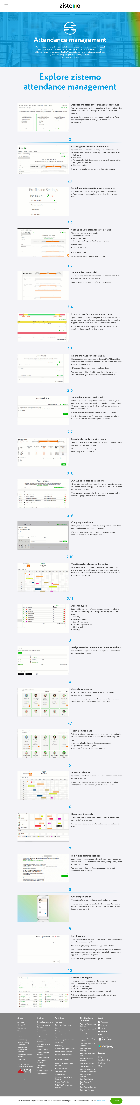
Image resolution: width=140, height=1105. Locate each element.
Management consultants (64, 1031)
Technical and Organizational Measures (23, 1049)
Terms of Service (23, 1034)
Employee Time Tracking (85, 1049)
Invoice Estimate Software (43, 1053)
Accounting (59, 1046)
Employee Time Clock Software (87, 1045)
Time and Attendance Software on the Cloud (88, 1070)
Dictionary (102, 1063)
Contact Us (21, 1025)
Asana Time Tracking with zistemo (64, 1064)
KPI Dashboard (60, 1071)
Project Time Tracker (62, 1082)
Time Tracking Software (88, 1087)
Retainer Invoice (42, 1073)
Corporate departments (63, 1025)
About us (21, 1022)
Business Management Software (88, 1030)
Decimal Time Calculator (84, 1035)
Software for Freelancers (63, 1054)
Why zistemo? (22, 1031)
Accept (116, 1101)
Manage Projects (61, 1074)
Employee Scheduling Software (87, 1040)
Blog (100, 1066)
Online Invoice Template (42, 1066)
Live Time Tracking (86, 1066)
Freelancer (59, 1043)
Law (56, 1028)
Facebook (104, 1022)
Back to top (21, 1079)
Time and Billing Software (85, 1075)
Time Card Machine (87, 1079)
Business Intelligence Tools (65, 1049)
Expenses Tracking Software (86, 1059)
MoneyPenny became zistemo (25, 1055)
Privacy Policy (22, 1040)
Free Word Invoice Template (43, 1046)
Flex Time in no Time (87, 1063)
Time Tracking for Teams (86, 1083)
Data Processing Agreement (23, 1044)
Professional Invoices (44, 1070)
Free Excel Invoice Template (43, 1026)
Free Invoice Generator (41, 1031)
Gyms (57, 1037)
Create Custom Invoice (45, 1022)
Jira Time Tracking (61, 1068)
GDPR (20, 1037)
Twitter (103, 1028)
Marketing (21, 1059)
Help (100, 1057)
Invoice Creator (42, 1049)
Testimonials (22, 1028)
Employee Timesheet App (87, 1054)
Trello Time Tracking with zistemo (64, 1086)
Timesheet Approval (87, 1090)
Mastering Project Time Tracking (63, 1078)
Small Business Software (63, 1051)
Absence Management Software (88, 1025)
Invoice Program (43, 1057)
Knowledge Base (104, 1060)
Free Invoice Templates (41, 1041)
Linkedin (103, 1025)
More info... (101, 1101)
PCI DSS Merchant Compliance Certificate (25, 1065)
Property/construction (63, 1034)
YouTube (104, 1031)
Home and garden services (64, 1040)
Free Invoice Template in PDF (44, 1036)
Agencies (58, 1022)
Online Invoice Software (42, 1061)
